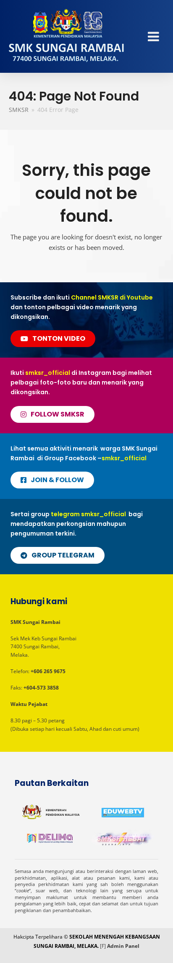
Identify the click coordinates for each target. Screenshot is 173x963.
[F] (103, 946)
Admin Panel (123, 946)
